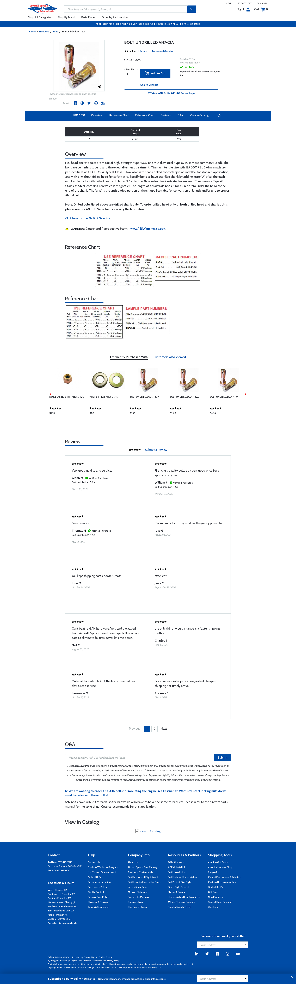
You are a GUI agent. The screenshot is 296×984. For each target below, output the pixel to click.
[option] (78, 66)
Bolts (55, 31)
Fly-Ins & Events (176, 892)
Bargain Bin (213, 872)
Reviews (166, 115)
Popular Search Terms (179, 907)
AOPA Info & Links (177, 867)
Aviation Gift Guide (218, 862)
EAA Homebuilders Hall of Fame (144, 882)
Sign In (241, 9)
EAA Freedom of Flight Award (143, 877)
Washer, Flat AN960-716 (103, 396)
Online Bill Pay (95, 877)
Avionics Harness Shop (220, 867)
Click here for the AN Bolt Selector (87, 218)
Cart (261, 9)
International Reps (137, 887)
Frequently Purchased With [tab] (129, 357)
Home (32, 31)
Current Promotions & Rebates (224, 877)
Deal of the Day (216, 887)
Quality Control (96, 892)
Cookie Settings (106, 957)
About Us (133, 862)
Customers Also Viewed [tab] (169, 357)
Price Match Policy (97, 887)
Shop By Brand (66, 17)
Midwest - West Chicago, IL (62, 902)
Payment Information (99, 882)
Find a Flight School (178, 887)
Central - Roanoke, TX (59, 898)
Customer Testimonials (140, 872)
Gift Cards (213, 892)
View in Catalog (199, 115)
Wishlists (229, 3)
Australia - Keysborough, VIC (62, 922)
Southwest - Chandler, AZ (61, 894)
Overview (96, 115)
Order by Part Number (115, 17)
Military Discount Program (181, 902)
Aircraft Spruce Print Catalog (142, 867)
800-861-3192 (75, 866)
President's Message (139, 897)
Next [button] (245, 394)
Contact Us (262, 3)
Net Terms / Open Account (102, 872)
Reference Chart (119, 115)
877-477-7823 (245, 3)
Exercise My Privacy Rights (84, 957)
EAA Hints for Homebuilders (182, 877)
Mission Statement (138, 892)
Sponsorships (135, 902)
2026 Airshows (176, 862)
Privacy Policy (113, 960)
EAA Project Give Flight (180, 882)
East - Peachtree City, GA (61, 910)
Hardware (44, 31)
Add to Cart (157, 73)
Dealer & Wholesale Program (103, 867)
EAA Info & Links (176, 872)
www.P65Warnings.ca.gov (147, 228)
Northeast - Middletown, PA (62, 906)
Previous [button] (51, 394)
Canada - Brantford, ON (60, 918)
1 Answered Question (163, 51)
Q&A (180, 115)
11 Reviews (143, 51)
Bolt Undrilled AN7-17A (224, 396)
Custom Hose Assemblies (222, 882)
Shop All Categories (39, 17)
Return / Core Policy (98, 897)
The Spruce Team (137, 907)
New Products (215, 897)
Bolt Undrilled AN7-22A (184, 396)
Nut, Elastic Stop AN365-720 (66, 396)
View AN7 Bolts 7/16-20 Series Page (173, 93)
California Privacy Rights (59, 957)
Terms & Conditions (98, 907)
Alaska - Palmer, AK (57, 914)
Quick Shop (67, 413)
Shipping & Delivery (98, 902)
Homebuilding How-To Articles (184, 897)
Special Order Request (220, 902)
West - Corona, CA (57, 890)
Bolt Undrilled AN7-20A (144, 396)
